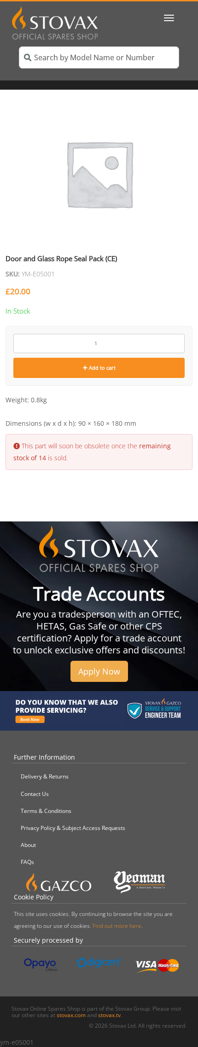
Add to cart (101, 367)
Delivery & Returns (45, 776)
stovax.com (71, 1015)
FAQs (27, 862)
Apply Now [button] (99, 671)
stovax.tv (109, 1015)
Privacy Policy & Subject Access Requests (73, 828)
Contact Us (35, 794)
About (28, 845)
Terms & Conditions (46, 811)
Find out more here (117, 926)
